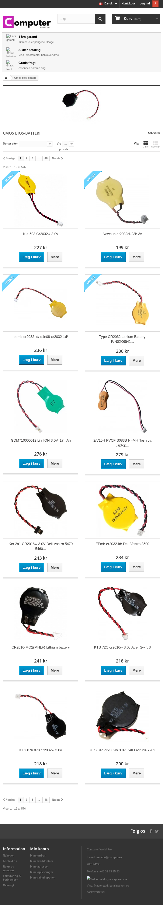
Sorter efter (10, 143)
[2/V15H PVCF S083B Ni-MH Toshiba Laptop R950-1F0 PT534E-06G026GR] (122, 406)
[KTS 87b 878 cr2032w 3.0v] (40, 716)
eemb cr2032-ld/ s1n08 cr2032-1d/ (41, 337)
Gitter (146, 146)
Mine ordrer (37, 855)
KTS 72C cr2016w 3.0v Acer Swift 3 (122, 647)
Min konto (39, 848)
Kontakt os (129, 3)
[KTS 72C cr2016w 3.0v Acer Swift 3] (122, 613)
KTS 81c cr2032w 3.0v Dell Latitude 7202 (122, 750)
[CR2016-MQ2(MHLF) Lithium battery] (40, 613)
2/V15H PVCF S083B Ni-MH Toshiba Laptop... (122, 442)
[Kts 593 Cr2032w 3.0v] (40, 200)
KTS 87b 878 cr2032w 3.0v (40, 750)
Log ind (145, 3)
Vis (59, 143)
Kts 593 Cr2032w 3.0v (40, 234)
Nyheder (8, 855)
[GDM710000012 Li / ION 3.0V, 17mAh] (40, 406)
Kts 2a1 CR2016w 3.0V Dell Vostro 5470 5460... (41, 546)
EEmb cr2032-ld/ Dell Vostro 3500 (122, 544)
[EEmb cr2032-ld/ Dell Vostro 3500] (122, 510)
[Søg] (100, 19)
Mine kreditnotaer (41, 861)
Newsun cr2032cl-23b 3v (122, 234)
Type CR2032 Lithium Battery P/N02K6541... (122, 339)
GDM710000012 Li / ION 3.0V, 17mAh (41, 440)
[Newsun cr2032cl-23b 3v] (122, 200)
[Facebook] (150, 830)
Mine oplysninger (41, 872)
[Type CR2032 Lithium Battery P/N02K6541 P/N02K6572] (122, 303)
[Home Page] (5, 77)
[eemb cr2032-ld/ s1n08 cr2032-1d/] (40, 303)
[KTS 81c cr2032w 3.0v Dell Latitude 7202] (122, 716)
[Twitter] (157, 830)
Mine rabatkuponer (42, 877)
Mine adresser (39, 866)
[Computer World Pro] (27, 22)
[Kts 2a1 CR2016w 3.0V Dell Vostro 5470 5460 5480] (40, 510)
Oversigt (155, 146)
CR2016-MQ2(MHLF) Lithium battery (40, 647)
